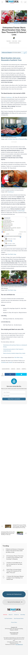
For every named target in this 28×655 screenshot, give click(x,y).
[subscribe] (22, 602)
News (19, 41)
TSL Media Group (19, 644)
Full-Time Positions (8, 618)
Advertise (5, 614)
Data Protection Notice (18, 618)
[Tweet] (21, 374)
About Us (11, 614)
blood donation (5, 368)
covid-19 (13, 368)
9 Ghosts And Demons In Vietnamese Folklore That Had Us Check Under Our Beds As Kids (15, 551)
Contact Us (16, 614)
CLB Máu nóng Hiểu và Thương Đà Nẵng (17, 139)
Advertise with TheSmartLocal (14, 594)
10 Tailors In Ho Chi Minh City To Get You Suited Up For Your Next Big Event (14, 564)
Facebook (3, 362)
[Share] (10, 374)
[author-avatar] (14, 38)
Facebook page (21, 210)
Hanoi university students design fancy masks (14, 353)
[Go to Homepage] (12, 2)
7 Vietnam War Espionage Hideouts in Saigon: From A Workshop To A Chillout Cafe (15, 578)
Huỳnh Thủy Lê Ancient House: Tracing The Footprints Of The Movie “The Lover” (14, 571)
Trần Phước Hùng (12, 254)
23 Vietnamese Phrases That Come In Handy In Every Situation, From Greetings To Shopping (14, 557)
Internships (22, 614)
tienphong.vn (9, 97)
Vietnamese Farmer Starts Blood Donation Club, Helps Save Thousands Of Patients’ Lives (14, 31)
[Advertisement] (14, 464)
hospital (24, 368)
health (18, 368)
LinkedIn (10, 362)
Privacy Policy (14, 622)
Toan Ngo (8, 41)
